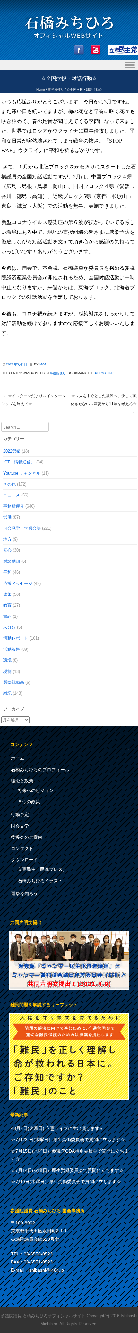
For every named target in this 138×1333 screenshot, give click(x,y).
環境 (7, 660)
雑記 (7, 693)
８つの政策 (29, 801)
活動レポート (15, 638)
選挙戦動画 (13, 682)
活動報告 (11, 649)
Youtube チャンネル (21, 473)
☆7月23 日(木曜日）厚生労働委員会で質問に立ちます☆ (68, 1139)
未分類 (9, 627)
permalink (104, 373)
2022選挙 (12, 451)
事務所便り (56, 89)
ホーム (17, 758)
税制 (7, 671)
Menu (69, 65)
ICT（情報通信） (19, 462)
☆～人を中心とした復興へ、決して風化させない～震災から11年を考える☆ (104, 404)
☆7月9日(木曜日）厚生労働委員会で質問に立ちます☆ (66, 1181)
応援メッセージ (17, 583)
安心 (7, 550)
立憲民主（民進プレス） (42, 869)
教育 (7, 605)
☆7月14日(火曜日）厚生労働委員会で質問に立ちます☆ (67, 1170)
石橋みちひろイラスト (40, 880)
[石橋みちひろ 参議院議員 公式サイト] (69, 40)
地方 (7, 539)
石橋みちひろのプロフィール (40, 769)
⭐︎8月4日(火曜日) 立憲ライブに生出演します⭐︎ (56, 1128)
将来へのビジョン (36, 790)
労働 (7, 517)
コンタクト (22, 848)
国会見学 (20, 826)
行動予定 (20, 814)
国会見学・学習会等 (22, 528)
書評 (7, 616)
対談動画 (11, 561)
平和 (7, 572)
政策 (7, 594)
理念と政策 (22, 780)
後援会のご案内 (26, 837)
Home (40, 89)
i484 (42, 364)
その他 (9, 484)
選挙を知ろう (24, 893)
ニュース (11, 495)
